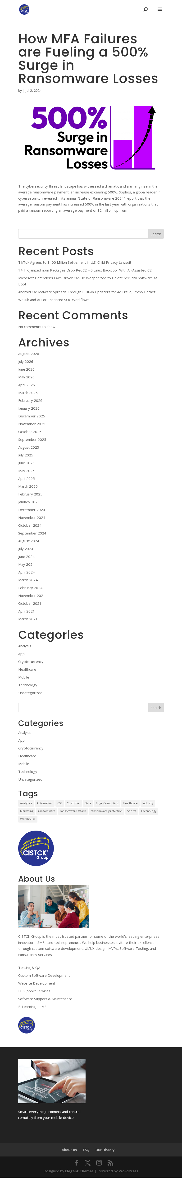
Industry (147, 803)
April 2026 (26, 384)
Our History (105, 1149)
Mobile (23, 677)
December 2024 (31, 509)
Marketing (26, 811)
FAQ (86, 1149)
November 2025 (31, 423)
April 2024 (26, 572)
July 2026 (25, 361)
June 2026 (26, 369)
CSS (59, 803)
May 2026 (26, 377)
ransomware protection (107, 811)
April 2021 (26, 611)
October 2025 (29, 431)
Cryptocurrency (30, 661)
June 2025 (26, 462)
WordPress (128, 1171)
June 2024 (26, 556)
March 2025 (28, 486)
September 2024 (32, 533)
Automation (45, 803)
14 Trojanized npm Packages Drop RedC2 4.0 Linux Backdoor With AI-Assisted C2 (85, 270)
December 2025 (31, 416)
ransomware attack (73, 811)
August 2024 (28, 541)
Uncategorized (30, 692)
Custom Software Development (44, 975)
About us (69, 1149)
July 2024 (25, 548)
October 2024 (29, 525)
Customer (73, 803)
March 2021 (28, 619)
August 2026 (28, 353)
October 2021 (29, 603)
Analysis (24, 646)
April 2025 (26, 478)
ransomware (46, 811)
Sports (131, 811)
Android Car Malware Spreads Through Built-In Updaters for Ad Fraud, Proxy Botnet (86, 291)
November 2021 (31, 595)
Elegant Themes (79, 1171)
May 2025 (26, 470)
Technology (27, 685)
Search (156, 234)
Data (88, 803)
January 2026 (29, 408)
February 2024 (30, 587)
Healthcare (27, 669)
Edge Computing (107, 803)
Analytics (26, 803)
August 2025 (28, 447)
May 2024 (26, 564)
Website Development (36, 983)
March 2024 (28, 580)
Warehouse (28, 819)
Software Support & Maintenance (45, 998)
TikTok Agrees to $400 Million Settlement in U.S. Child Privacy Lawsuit (74, 262)
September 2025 (32, 439)
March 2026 (28, 392)
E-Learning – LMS (32, 1006)
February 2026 (30, 400)
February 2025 (30, 494)
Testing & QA (29, 967)
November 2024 (31, 517)
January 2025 (29, 501)
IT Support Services (34, 991)
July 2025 (25, 455)
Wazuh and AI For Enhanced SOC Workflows (54, 299)
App (21, 653)
